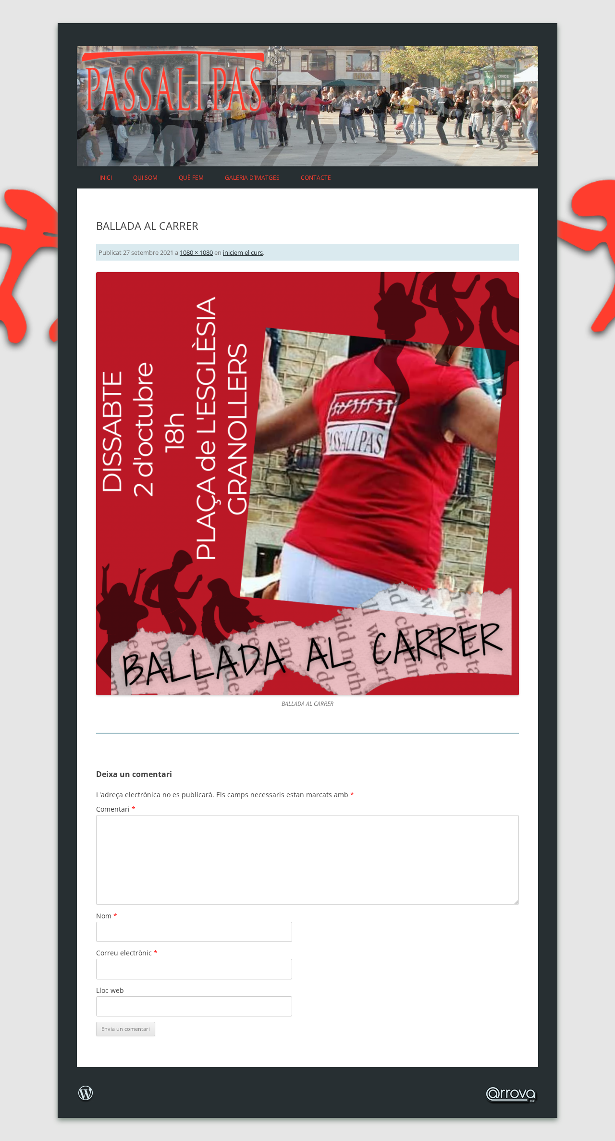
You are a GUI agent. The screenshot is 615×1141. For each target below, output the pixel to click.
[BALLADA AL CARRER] (307, 483)
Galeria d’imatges (252, 178)
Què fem (191, 178)
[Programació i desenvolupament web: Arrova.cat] (510, 1098)
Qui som (145, 178)
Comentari (115, 809)
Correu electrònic (127, 952)
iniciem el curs (243, 252)
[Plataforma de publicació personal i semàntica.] (85, 1101)
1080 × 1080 (196, 252)
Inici (105, 178)
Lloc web (110, 990)
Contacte (316, 178)
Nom (106, 915)
